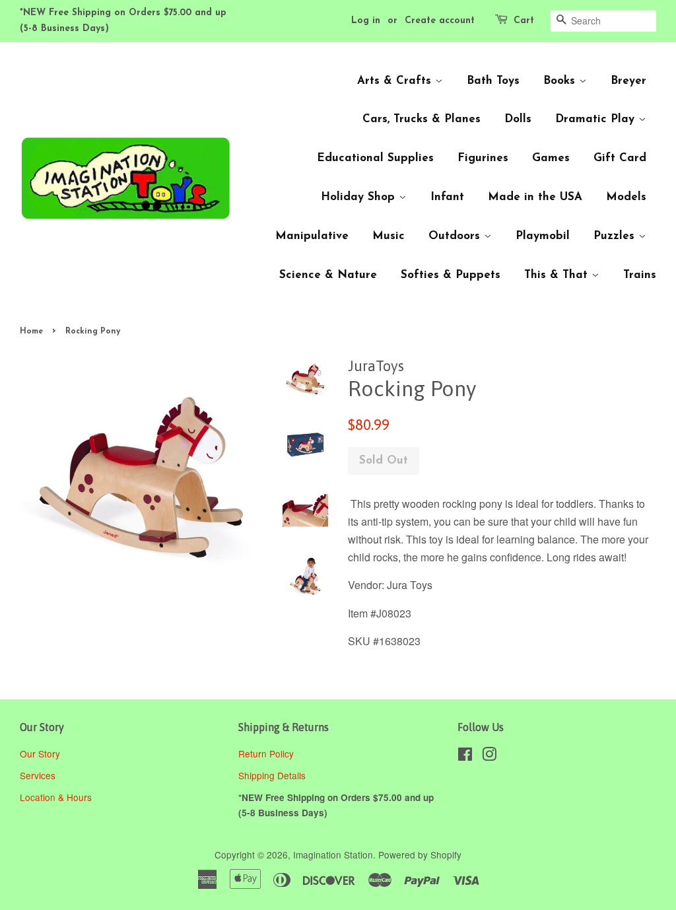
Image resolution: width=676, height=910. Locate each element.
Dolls (517, 119)
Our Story (40, 753)
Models (626, 197)
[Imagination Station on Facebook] (465, 756)
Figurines (482, 158)
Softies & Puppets (450, 275)
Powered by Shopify (419, 854)
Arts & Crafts (396, 81)
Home (31, 331)
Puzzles (615, 236)
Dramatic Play (596, 119)
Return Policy (267, 753)
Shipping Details (273, 775)
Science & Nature (328, 275)
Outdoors (456, 236)
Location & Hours (56, 797)
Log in (365, 21)
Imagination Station (333, 854)
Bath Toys (493, 81)
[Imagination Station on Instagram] (489, 756)
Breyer (628, 81)
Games (551, 158)
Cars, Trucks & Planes (421, 119)
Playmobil (543, 236)
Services (37, 775)
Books (561, 81)
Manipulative (312, 236)
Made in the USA (535, 197)
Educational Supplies (375, 158)
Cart (524, 21)
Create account (440, 21)
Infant (447, 197)
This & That (558, 275)
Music (388, 236)
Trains (639, 275)
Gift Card (619, 158)
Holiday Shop (360, 197)
